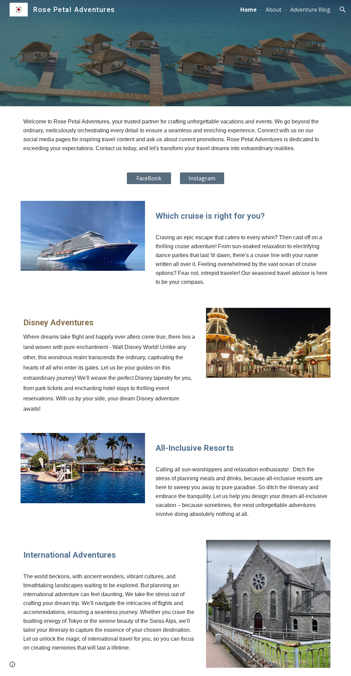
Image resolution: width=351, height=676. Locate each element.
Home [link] (248, 9)
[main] (176, 135)
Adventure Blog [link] (310, 9)
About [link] (273, 9)
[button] (343, 9)
